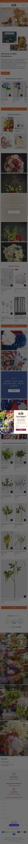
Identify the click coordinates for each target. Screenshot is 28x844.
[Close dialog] (27, 410)
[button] (21, 430)
